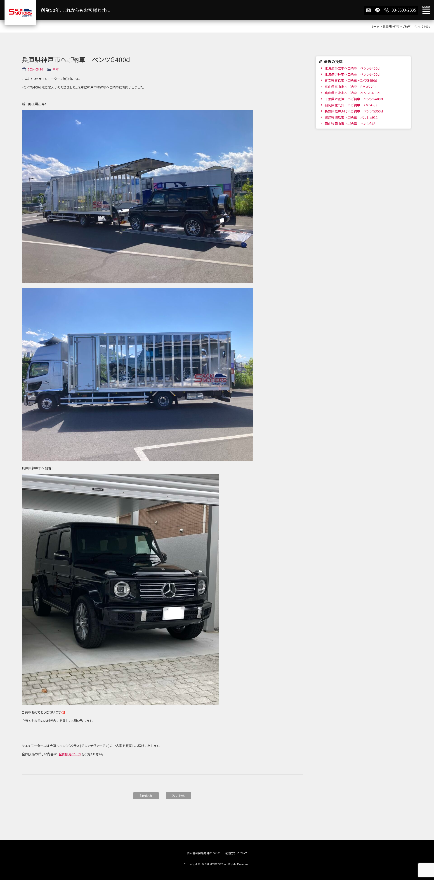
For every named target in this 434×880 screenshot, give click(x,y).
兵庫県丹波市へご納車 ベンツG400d (352, 93)
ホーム (375, 26)
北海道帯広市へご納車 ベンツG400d (352, 68)
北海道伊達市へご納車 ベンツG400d (352, 74)
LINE (377, 10)
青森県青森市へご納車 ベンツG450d (350, 80)
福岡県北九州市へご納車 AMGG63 (350, 105)
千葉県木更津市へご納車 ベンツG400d (353, 99)
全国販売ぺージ (70, 754)
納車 (56, 69)
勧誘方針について (236, 853)
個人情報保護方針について (203, 853)
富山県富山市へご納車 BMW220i (350, 86)
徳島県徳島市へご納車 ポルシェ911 (351, 117)
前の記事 (146, 795)
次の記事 (178, 795)
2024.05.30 (35, 69)
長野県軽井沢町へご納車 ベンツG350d (353, 111)
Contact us (368, 10)
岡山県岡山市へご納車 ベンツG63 (350, 123)
